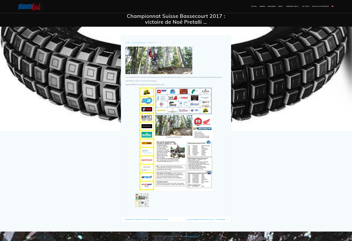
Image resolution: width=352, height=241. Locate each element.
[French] (333, 6)
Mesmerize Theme (192, 236)
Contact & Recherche (320, 6)
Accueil (254, 6)
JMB (128, 43)
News (280, 6)
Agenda (262, 6)
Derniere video (292, 6)
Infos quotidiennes (138, 43)
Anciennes (272, 6)
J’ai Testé (305, 6)
